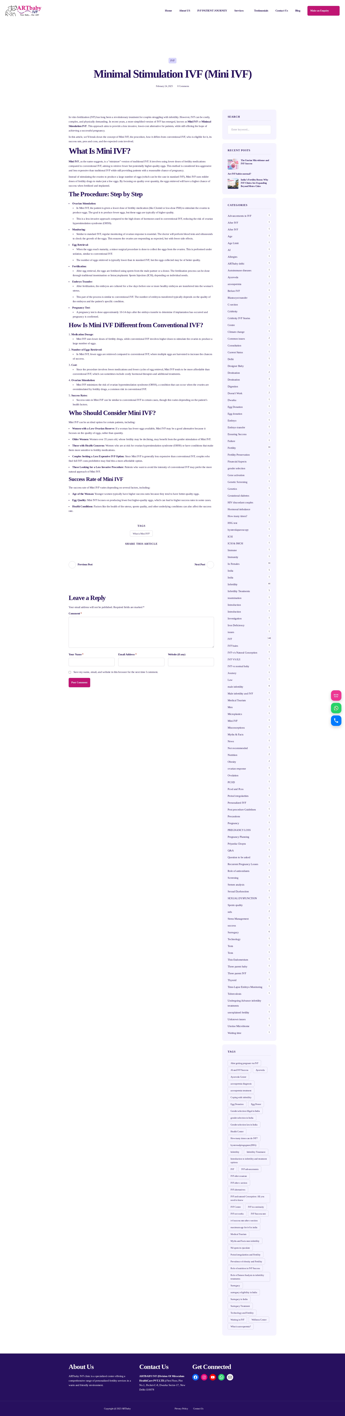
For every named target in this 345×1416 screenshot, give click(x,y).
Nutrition (232, 755)
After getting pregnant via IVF (244, 1063)
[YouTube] (213, 1377)
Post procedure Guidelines (242, 809)
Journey (232, 673)
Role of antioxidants (238, 871)
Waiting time (234, 1033)
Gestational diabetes (238, 495)
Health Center (237, 1131)
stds (230, 911)
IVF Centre (236, 1207)
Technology (234, 939)
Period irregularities (238, 795)
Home (168, 10)
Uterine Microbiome (238, 1026)
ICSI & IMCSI (235, 543)
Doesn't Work (235, 393)
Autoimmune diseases (239, 270)
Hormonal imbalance (239, 509)
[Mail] (230, 1377)
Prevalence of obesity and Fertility (246, 1261)
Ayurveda (233, 277)
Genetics (232, 488)
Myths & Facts (235, 734)
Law (230, 679)
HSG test (232, 523)
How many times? (237, 516)
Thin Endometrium (238, 959)
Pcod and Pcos (236, 789)
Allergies (232, 256)
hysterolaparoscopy (238, 529)
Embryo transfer (236, 427)
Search (266, 129)
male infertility (235, 686)
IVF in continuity (256, 1207)
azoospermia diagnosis (241, 1083)
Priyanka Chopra (237, 843)
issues (231, 632)
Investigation (235, 618)
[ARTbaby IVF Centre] (23, 10)
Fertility (232, 447)
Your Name (76, 654)
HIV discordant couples (240, 502)
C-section (233, 304)
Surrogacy (233, 932)
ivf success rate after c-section (244, 1220)
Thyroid (232, 980)
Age (230, 236)
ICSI (230, 536)
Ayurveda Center (238, 1077)
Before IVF (234, 290)
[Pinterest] (141, 549)
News (231, 741)
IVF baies (233, 645)
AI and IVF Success (239, 1070)
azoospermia (234, 284)
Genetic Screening (237, 482)
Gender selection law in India (244, 1124)
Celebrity (232, 311)
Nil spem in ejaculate (240, 1247)
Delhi (231, 359)
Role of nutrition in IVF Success (245, 1268)
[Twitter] (128, 549)
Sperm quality (235, 905)
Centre (231, 325)
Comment (75, 613)
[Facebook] (134, 549)
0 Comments (183, 86)
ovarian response (237, 768)
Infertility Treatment (256, 1152)
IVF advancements (249, 1169)
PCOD (231, 782)
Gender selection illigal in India (245, 1111)
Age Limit (233, 243)
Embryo (232, 420)
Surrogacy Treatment (240, 1306)
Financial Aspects (237, 461)
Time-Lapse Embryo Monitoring (245, 987)
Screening (233, 877)
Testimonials (261, 10)
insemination (234, 598)
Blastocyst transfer (237, 297)
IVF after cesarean (239, 1176)
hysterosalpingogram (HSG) (243, 1145)
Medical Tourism (237, 700)
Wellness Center (259, 1319)
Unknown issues (236, 1019)
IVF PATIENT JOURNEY (212, 10)
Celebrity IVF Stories (239, 318)
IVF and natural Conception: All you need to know (247, 1198)
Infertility (233, 584)
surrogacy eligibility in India (244, 1292)
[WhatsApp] (221, 1377)
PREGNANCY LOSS (239, 830)
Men (230, 707)
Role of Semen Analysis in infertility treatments (247, 1277)
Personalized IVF (237, 802)
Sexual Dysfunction (238, 891)
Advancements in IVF (239, 215)
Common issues (236, 338)
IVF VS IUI (234, 659)
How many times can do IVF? (244, 1138)
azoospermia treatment (241, 1090)
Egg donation (235, 413)
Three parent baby (237, 966)
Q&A (231, 850)
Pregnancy (233, 823)
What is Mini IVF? (141, 533)
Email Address (127, 654)
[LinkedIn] (155, 549)
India (230, 570)
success (232, 925)
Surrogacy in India (239, 1299)
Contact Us (281, 10)
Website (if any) (176, 654)
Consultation (234, 345)
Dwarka (232, 400)
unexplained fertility (238, 1012)
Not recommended (238, 748)
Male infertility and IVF (240, 693)
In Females (233, 563)
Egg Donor (256, 1104)
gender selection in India (242, 1117)
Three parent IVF (237, 973)
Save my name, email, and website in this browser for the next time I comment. (115, 672)
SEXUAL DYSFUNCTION (242, 898)
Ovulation (233, 775)
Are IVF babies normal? (239, 173)
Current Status (235, 352)
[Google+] (148, 549)
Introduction (234, 604)
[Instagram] (204, 1377)
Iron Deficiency (236, 625)
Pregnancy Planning (238, 836)
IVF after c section (239, 1182)
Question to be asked (239, 857)
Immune (232, 550)
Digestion (233, 386)
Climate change (236, 331)
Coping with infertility (241, 1097)
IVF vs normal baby (238, 666)
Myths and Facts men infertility (245, 1241)
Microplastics (235, 714)
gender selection (236, 468)
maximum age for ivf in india (244, 1227)
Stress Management (238, 918)
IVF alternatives (238, 1189)
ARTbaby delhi (236, 263)
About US (184, 10)
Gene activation (236, 475)
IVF (172, 60)
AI (229, 250)
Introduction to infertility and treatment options (249, 1160)
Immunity (233, 557)
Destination (234, 372)
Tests (230, 946)
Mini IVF (233, 720)
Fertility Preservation (239, 454)
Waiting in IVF (237, 1319)
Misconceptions (236, 727)
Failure (231, 441)
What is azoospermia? (241, 1326)
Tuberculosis (234, 993)
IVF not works (237, 1213)
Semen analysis (236, 884)
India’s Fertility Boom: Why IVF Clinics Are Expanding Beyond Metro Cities (254, 182)
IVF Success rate (258, 1213)
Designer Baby (236, 366)
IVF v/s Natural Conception (242, 652)
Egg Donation (235, 406)
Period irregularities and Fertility (246, 1254)
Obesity (232, 761)
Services (239, 10)
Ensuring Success (237, 434)
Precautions (234, 816)
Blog (297, 10)
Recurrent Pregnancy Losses (243, 864)
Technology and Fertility (242, 1312)
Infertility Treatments (239, 591)
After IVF (233, 222)
